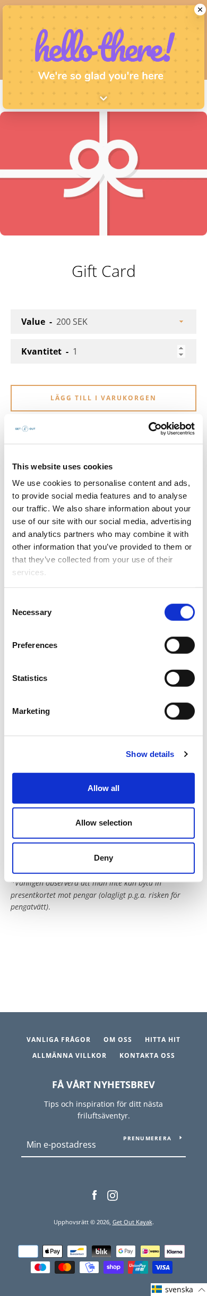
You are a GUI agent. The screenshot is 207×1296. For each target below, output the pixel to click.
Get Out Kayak (132, 1222)
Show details (150, 754)
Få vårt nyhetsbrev (103, 1084)
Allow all (103, 787)
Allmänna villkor (69, 1055)
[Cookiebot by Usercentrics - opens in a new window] (149, 429)
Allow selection (103, 822)
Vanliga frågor (59, 1039)
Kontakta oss (147, 1055)
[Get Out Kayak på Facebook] (94, 1195)
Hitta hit (162, 1039)
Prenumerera (147, 1138)
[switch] (180, 644)
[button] (179, 1289)
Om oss (118, 1039)
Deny (103, 857)
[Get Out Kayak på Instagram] (112, 1195)
